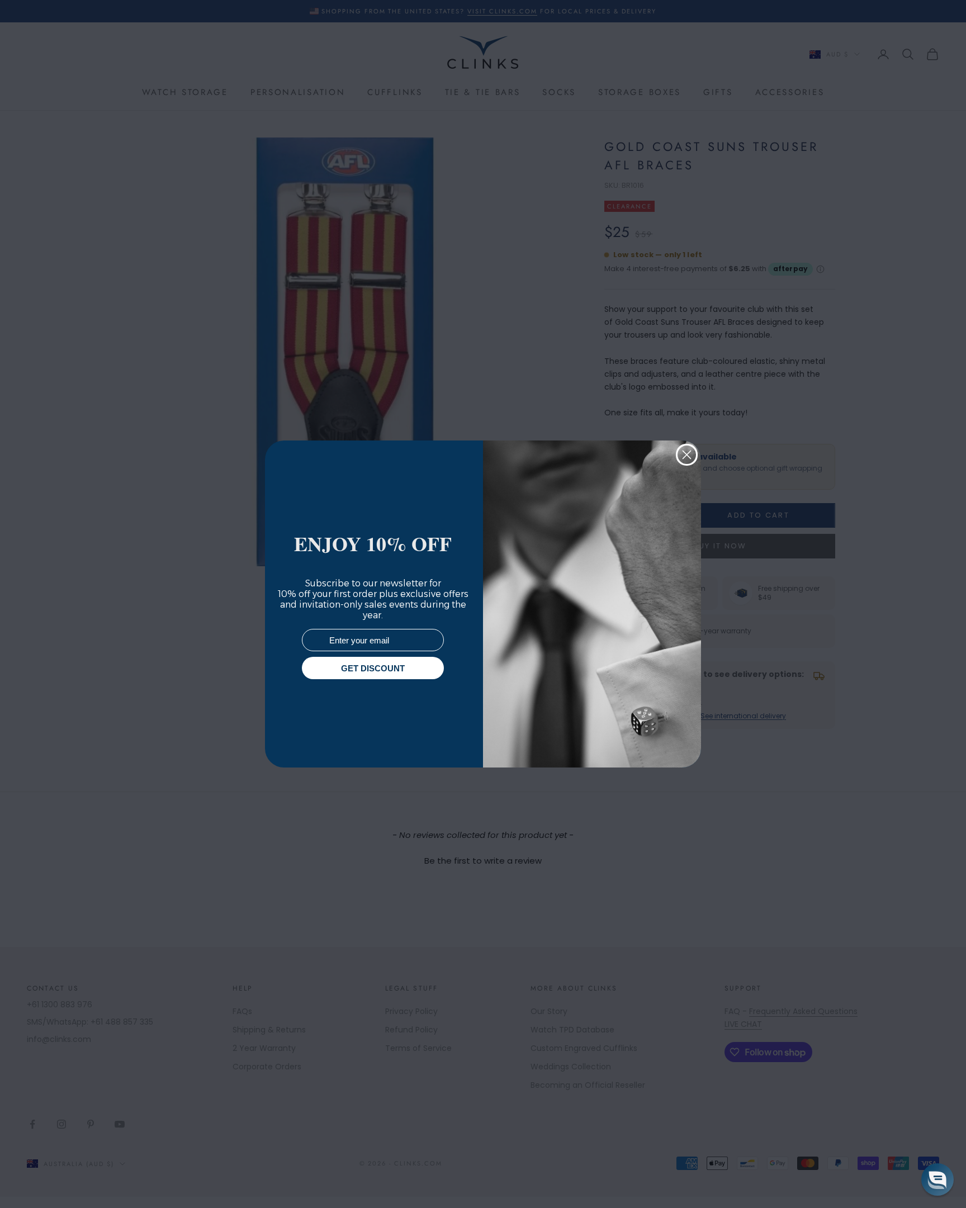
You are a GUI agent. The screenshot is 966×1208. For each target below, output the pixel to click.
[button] (937, 1179)
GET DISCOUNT (373, 668)
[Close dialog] (687, 455)
